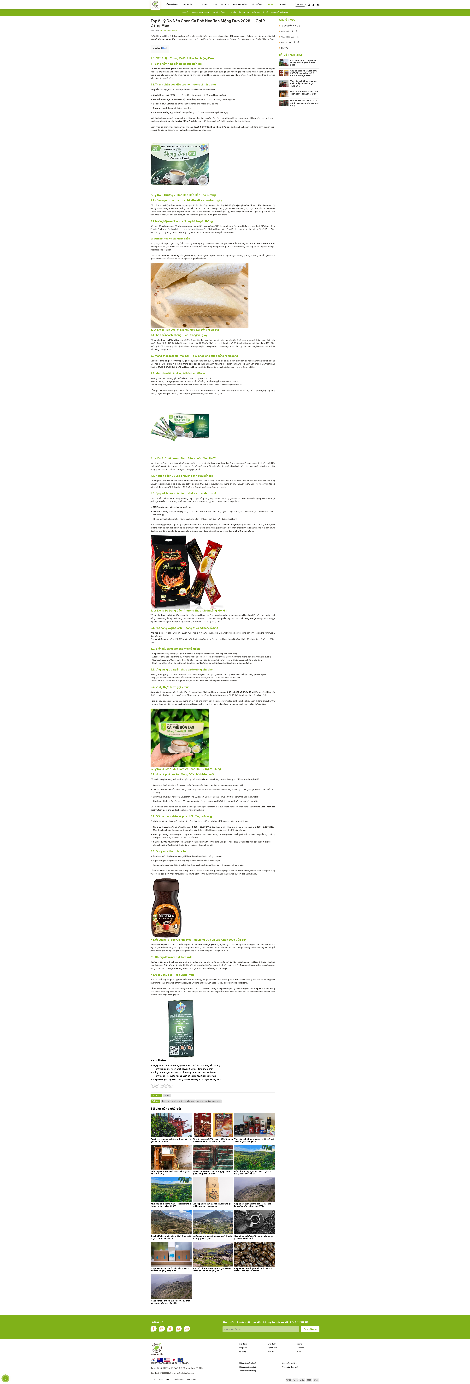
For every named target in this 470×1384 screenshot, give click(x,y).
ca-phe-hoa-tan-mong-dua (208, 1101)
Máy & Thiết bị (220, 5)
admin (174, 31)
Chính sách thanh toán (248, 1367)
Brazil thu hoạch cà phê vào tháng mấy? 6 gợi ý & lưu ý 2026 (303, 62)
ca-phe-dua (189, 1101)
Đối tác (271, 1352)
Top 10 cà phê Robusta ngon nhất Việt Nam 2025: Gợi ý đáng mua (184, 1076)
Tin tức (270, 5)
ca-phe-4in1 (177, 1101)
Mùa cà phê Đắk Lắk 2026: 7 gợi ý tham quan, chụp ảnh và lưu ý (304, 103)
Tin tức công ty (220, 12)
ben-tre (165, 1101)
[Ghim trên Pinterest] (166, 1086)
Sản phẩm (171, 5)
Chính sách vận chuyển (248, 1363)
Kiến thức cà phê (260, 12)
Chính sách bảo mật (290, 1367)
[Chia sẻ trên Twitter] (157, 1086)
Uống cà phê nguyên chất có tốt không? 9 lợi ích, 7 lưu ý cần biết (184, 1072)
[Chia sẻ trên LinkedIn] (170, 1086)
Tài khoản (300, 1348)
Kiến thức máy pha (279, 12)
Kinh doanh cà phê (200, 12)
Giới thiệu (187, 5)
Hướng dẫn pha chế (240, 12)
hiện (164, 48)
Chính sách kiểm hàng (247, 1371)
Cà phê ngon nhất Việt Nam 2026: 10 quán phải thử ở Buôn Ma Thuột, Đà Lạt (303, 73)
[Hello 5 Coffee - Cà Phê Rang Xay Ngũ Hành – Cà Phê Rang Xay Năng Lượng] (156, 5)
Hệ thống (257, 5)
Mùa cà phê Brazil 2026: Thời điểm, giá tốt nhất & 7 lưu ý (304, 92)
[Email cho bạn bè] (162, 1086)
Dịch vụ (203, 5)
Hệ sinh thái (239, 5)
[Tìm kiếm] (309, 4)
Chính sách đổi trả (289, 1363)
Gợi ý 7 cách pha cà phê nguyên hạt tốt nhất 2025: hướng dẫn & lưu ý (186, 1065)
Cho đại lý (272, 1344)
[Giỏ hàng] (318, 4)
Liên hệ (282, 5)
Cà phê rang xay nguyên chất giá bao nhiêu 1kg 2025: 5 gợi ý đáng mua (187, 1079)
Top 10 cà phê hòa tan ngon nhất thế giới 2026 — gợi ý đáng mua (303, 83)
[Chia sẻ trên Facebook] (153, 1086)
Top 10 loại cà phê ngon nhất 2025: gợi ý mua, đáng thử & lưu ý (183, 1069)
